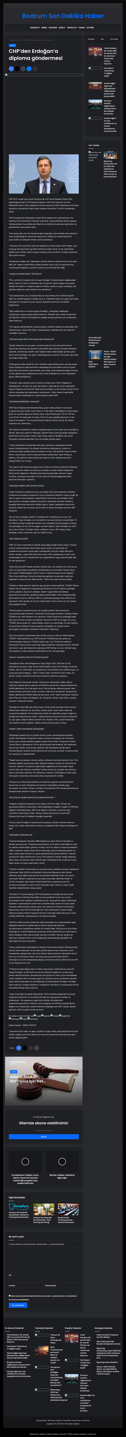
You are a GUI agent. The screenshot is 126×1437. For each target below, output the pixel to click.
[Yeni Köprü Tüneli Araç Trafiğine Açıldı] (95, 73)
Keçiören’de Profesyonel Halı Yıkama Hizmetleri (66, 1220)
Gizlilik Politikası (52, 1434)
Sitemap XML (41, 1420)
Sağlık (62, 27)
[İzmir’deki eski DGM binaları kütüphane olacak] (95, 243)
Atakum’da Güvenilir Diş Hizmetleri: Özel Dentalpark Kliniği (42, 1220)
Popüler (91, 39)
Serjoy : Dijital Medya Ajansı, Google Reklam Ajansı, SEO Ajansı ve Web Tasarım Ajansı (110, 359)
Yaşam (81, 27)
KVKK (70, 1434)
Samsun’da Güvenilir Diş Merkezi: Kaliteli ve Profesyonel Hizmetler (19, 1214)
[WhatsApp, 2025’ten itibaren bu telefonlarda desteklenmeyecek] (41, 1393)
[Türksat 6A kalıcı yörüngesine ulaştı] (41, 1338)
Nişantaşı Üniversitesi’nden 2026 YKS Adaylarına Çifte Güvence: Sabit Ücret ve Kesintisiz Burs (110, 169)
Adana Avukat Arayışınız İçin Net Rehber (26, 1081)
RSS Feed (51, 1420)
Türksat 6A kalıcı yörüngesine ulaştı (56, 1339)
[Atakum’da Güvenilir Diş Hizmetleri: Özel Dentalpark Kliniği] (43, 1209)
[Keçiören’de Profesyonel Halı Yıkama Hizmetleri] (68, 1209)
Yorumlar (114, 39)
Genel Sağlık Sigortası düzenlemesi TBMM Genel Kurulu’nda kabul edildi (109, 90)
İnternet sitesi (50, 1285)
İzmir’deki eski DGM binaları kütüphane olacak (95, 341)
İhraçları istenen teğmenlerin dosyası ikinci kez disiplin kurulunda (110, 107)
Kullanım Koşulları (80, 1434)
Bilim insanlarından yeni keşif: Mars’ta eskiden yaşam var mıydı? (56, 1355)
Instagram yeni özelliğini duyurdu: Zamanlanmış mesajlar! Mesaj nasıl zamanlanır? (56, 1376)
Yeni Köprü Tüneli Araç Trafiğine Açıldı (109, 72)
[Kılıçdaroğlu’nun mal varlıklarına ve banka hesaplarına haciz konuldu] (95, 121)
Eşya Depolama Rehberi (93, 364)
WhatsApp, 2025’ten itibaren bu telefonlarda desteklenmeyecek (58, 1395)
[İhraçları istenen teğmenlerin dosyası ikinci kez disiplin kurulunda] (95, 104)
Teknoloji (72, 27)
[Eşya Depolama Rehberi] (95, 354)
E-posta (12, 1285)
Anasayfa (34, 27)
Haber (44, 27)
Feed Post (86, 1420)
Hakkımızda (34, 1434)
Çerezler (63, 1434)
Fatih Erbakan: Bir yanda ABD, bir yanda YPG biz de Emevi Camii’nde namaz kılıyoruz (110, 56)
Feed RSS (67, 1420)
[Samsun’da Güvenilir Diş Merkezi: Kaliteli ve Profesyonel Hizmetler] (19, 1207)
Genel (20, 40)
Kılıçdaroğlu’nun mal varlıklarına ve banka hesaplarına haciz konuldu (87, 1403)
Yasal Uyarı (92, 1434)
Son (102, 39)
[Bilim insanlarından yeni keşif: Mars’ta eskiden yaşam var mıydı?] (41, 1350)
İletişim (90, 27)
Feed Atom (76, 1420)
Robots (59, 1420)
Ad (10, 1275)
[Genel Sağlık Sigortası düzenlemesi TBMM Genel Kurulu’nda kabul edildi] (95, 85)
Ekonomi (53, 27)
